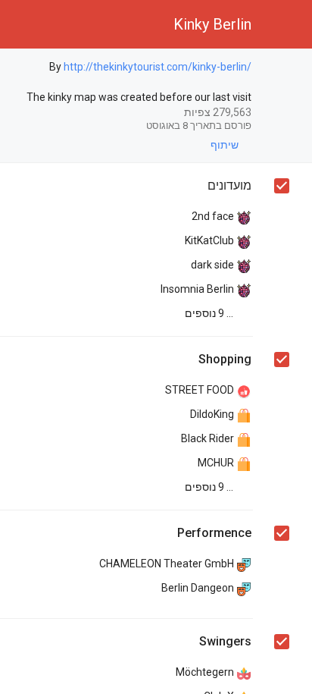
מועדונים (229, 185)
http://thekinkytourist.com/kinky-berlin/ (157, 67)
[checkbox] (281, 69)
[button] (288, 24)
